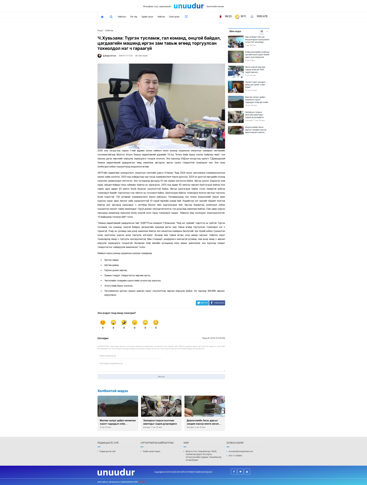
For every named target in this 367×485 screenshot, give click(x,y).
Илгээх (161, 376)
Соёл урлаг (174, 16)
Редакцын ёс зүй (107, 451)
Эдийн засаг (147, 16)
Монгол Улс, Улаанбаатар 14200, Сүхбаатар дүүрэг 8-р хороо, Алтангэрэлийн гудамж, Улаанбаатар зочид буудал (203, 455)
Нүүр (100, 30)
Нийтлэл (122, 16)
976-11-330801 (235, 455)
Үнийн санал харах (151, 451)
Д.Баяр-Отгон (109, 56)
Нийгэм (161, 16)
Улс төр (133, 16)
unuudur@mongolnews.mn (241, 451)
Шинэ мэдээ (235, 31)
